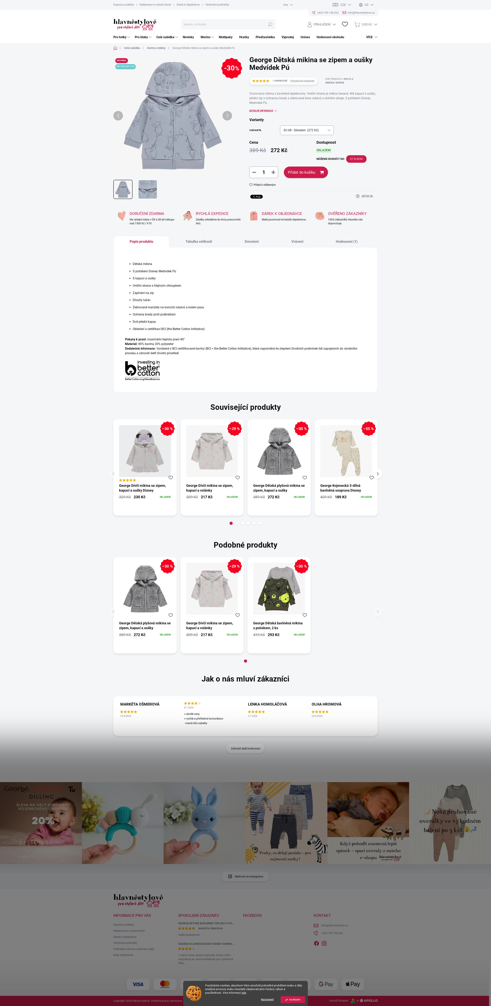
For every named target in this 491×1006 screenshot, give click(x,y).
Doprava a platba (123, 4)
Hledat (270, 24)
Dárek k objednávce (188, 4)
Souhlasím (294, 999)
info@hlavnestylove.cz (334, 925)
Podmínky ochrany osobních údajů (133, 949)
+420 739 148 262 (332, 933)
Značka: (334, 82)
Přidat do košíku (301, 172)
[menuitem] (122, 37)
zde (244, 992)
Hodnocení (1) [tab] (347, 241)
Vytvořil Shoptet (338, 1000)
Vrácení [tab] (297, 241)
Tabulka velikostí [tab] (199, 241)
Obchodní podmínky (217, 4)
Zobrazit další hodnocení (245, 748)
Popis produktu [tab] (141, 241)
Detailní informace (261, 110)
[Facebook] (316, 943)
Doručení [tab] (252, 241)
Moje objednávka (123, 954)
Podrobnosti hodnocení (302, 80)
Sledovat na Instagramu (249, 876)
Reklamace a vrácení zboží (155, 4)
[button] (231, 523)
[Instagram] (324, 943)
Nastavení (267, 1000)
